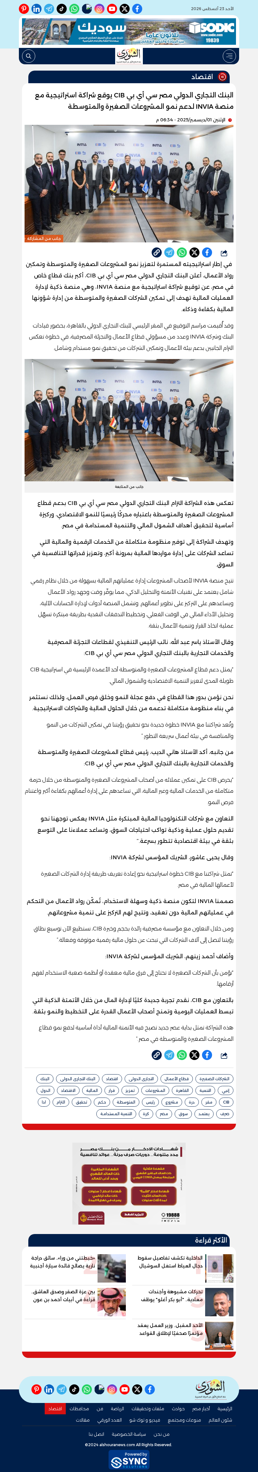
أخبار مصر (201, 1408)
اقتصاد (112, 1078)
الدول (45, 1090)
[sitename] (211, 1389)
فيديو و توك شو (144, 1420)
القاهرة (182, 1090)
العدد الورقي (109, 1420)
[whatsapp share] (182, 252)
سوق (183, 1113)
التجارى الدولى (141, 1078)
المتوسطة (126, 1102)
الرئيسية (224, 1408)
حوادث (178, 1408)
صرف (224, 1113)
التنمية (205, 1090)
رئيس (150, 1102)
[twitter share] (194, 252)
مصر (164, 1113)
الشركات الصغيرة (214, 1078)
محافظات (79, 1408)
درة (192, 1102)
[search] (28, 56)
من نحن (162, 1434)
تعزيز (130, 1090)
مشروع (171, 1102)
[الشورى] (129, 56)
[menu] (229, 56)
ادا (44, 1102)
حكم (102, 1102)
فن (100, 1408)
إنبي (225, 1090)
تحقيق (81, 1102)
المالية (92, 1090)
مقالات (83, 1420)
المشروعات (155, 1090)
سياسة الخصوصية (129, 1434)
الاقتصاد (68, 1090)
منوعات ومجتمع (184, 1420)
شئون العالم (220, 1420)
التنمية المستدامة (116, 1113)
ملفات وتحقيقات (148, 1408)
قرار (112, 1090)
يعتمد (204, 1113)
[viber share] (169, 252)
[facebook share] (207, 252)
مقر (208, 1102)
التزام (61, 1102)
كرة (146, 1113)
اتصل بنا (96, 1434)
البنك (44, 1078)
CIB (226, 1102)
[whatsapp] (157, 252)
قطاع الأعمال (177, 1078)
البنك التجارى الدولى (77, 1078)
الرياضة (117, 1408)
